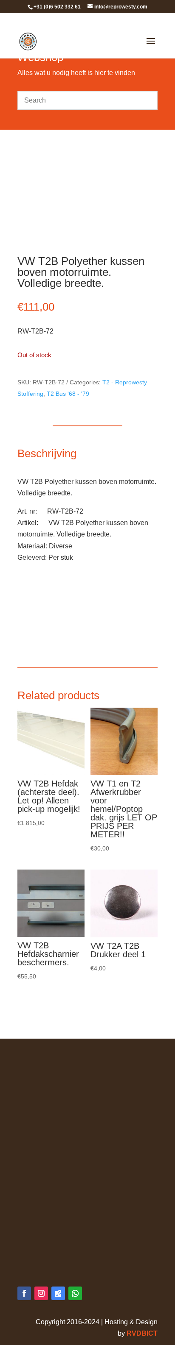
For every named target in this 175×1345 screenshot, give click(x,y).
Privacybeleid (38, 1072)
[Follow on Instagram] (41, 1293)
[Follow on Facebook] (24, 1293)
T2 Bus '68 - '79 (68, 393)
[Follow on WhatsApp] (75, 1293)
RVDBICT (142, 1333)
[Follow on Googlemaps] (58, 1293)
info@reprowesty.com (67, 1254)
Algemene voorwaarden (53, 1060)
